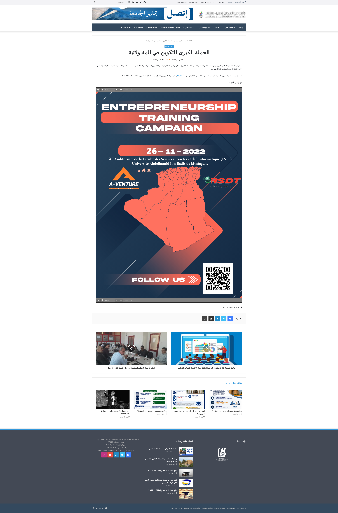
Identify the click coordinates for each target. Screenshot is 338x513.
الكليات (217, 27)
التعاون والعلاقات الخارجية (171, 27)
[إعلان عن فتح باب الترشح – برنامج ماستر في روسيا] (188, 399)
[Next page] (102, 89)
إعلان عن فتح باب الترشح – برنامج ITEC (227, 411)
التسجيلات (139, 27)
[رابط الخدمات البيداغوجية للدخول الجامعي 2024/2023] (186, 462)
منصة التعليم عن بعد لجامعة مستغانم (163, 448)
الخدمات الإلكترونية (208, 2)
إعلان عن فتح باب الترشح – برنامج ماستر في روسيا (189, 412)
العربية (221, 2)
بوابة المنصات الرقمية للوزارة (187, 2)
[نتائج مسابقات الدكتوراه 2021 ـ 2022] (186, 494)
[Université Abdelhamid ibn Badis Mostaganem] (221, 14)
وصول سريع (127, 27)
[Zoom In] (121, 89)
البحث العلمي (189, 27)
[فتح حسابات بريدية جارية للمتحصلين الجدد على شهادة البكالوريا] (186, 483)
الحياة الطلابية (152, 27)
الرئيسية (241, 27)
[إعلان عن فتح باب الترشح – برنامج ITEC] (225, 399)
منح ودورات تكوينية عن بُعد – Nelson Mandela (115, 412)
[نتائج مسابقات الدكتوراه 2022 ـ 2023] (186, 473)
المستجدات (178, 41)
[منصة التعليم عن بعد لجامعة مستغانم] (186, 451)
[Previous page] (98, 89)
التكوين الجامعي (204, 27)
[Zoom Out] (117, 89)
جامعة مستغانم (230, 27)
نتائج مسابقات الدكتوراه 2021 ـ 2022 (162, 490)
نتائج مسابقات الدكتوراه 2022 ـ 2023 (162, 470)
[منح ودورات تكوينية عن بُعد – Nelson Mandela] (113, 399)
